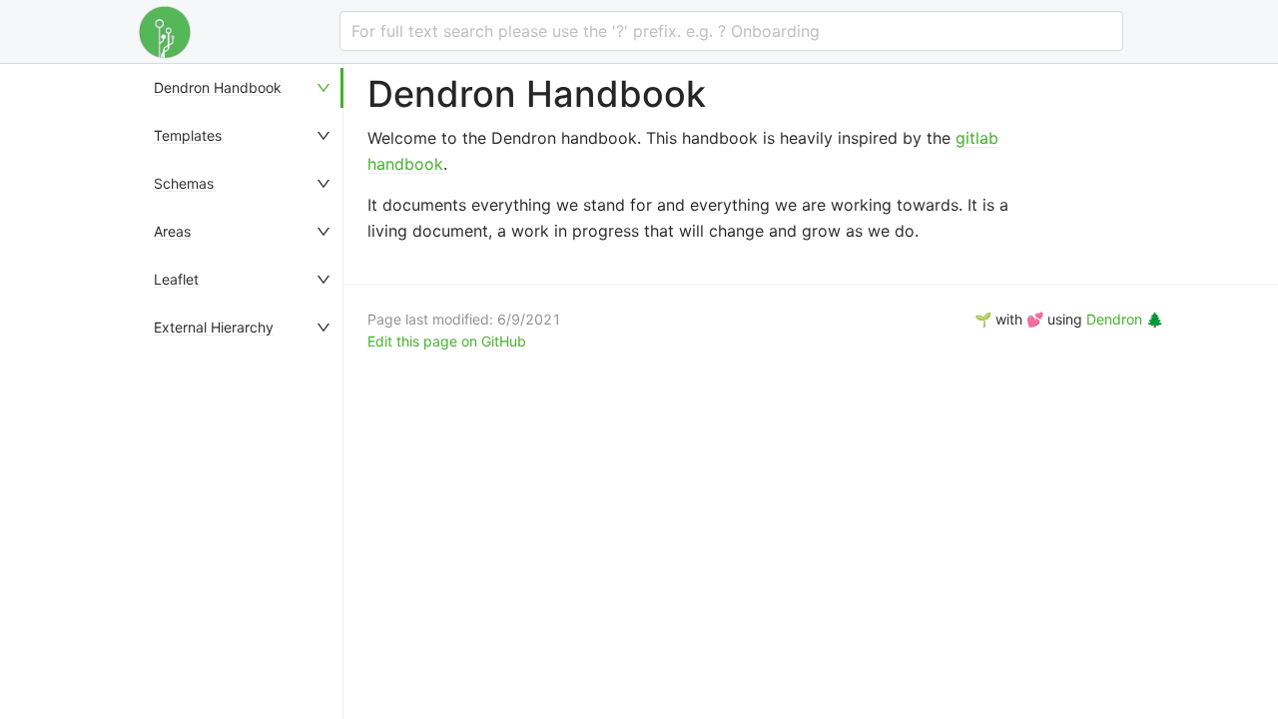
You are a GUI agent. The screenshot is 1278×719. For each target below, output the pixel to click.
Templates (188, 135)
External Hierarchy (214, 327)
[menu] (243, 391)
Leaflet (176, 279)
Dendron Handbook (218, 87)
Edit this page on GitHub (446, 341)
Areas (172, 231)
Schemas (184, 183)
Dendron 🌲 (1124, 319)
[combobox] (731, 31)
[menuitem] (243, 88)
